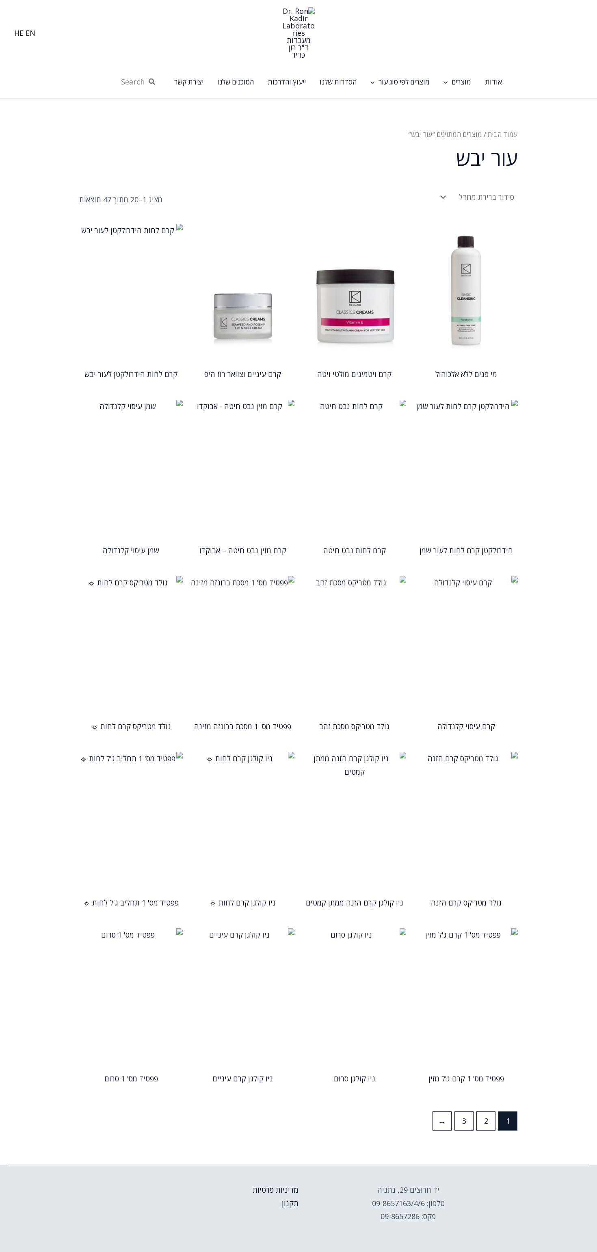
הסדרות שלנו (338, 82)
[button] (447, 82)
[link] (30, 33)
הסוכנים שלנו (235, 82)
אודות (493, 82)
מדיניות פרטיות (275, 1190)
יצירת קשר (188, 82)
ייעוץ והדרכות (287, 82)
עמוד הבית (503, 134)
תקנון (290, 1203)
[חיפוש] (151, 82)
